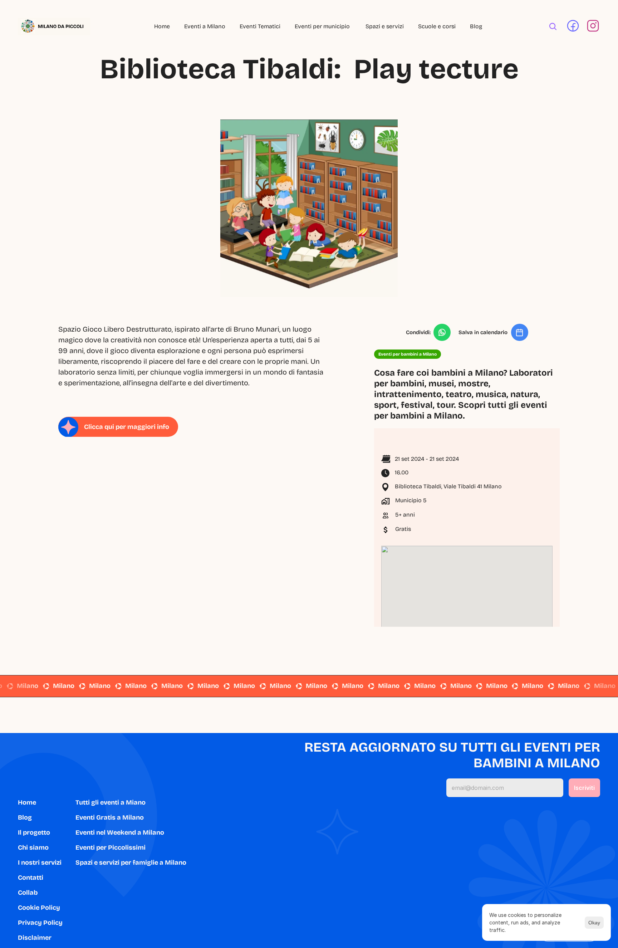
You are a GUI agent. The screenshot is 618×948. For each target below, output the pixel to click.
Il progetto (34, 832)
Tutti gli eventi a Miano (110, 802)
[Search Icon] (553, 26)
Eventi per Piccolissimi (110, 847)
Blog (476, 26)
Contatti (30, 877)
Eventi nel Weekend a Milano (119, 832)
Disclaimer (35, 938)
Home (162, 26)
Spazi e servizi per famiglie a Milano (130, 862)
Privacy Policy (40, 923)
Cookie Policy (39, 908)
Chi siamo (33, 847)
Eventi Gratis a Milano (109, 817)
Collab (28, 892)
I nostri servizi (40, 862)
